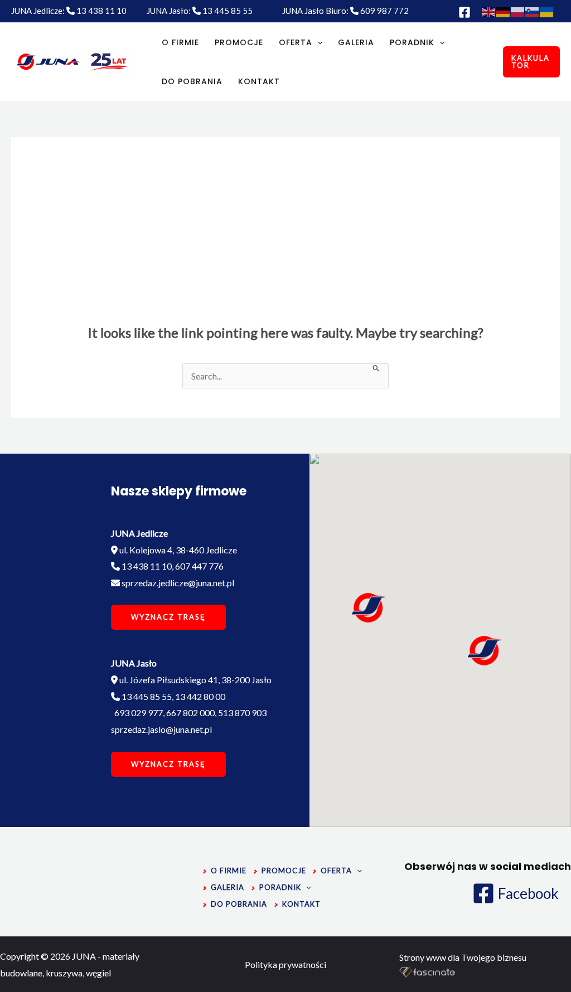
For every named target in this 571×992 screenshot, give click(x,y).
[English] (489, 11)
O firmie (180, 42)
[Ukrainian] (547, 11)
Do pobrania (192, 81)
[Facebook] (464, 12)
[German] (503, 11)
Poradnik (412, 42)
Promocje (239, 42)
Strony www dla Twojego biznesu (462, 957)
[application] (317, 42)
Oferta (295, 42)
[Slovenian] (532, 11)
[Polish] (518, 11)
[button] (484, 650)
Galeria (356, 42)
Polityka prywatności (285, 964)
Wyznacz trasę (168, 616)
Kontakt (259, 81)
